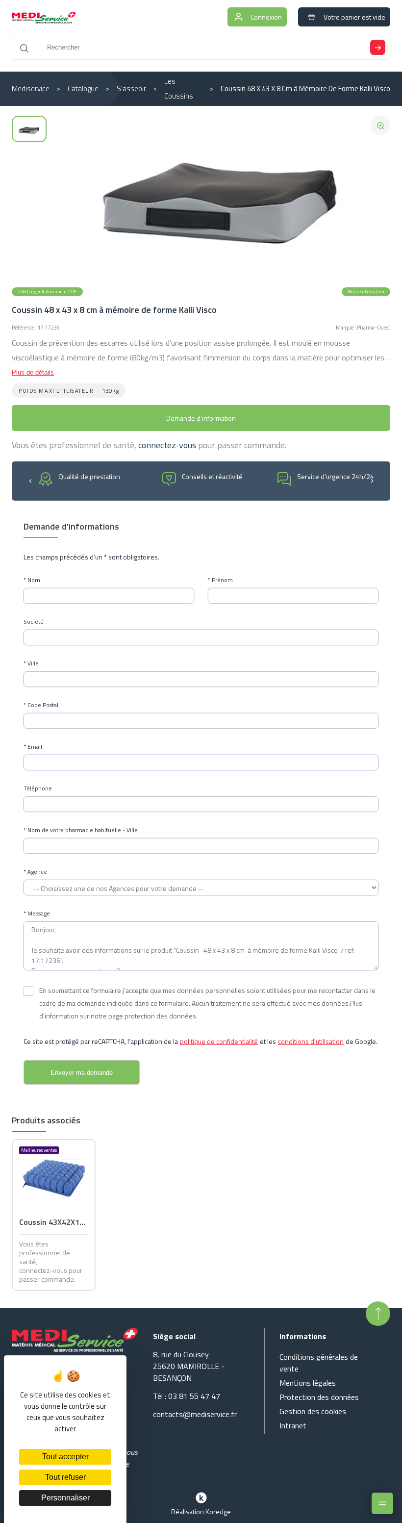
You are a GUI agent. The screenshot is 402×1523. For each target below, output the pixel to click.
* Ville (31, 663)
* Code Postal (41, 705)
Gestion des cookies (312, 1411)
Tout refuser (65, 1477)
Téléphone (38, 788)
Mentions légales (307, 1383)
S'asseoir (131, 88)
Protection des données (319, 1397)
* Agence (35, 871)
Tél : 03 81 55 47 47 (186, 1396)
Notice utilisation (366, 291)
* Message (37, 913)
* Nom (32, 580)
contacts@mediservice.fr (195, 1414)
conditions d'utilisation (311, 1041)
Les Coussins (178, 89)
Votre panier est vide (354, 17)
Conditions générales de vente (318, 1362)
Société (34, 621)
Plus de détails (33, 372)
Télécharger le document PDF (47, 291)
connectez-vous (167, 445)
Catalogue (83, 88)
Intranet (292, 1425)
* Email (33, 746)
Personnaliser (65, 1498)
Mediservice (31, 88)
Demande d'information (201, 418)
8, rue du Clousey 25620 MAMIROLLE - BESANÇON (189, 1366)
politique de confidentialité (219, 1041)
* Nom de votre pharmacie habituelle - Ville (81, 830)
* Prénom (220, 580)
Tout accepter (65, 1456)
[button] (30, 480)
